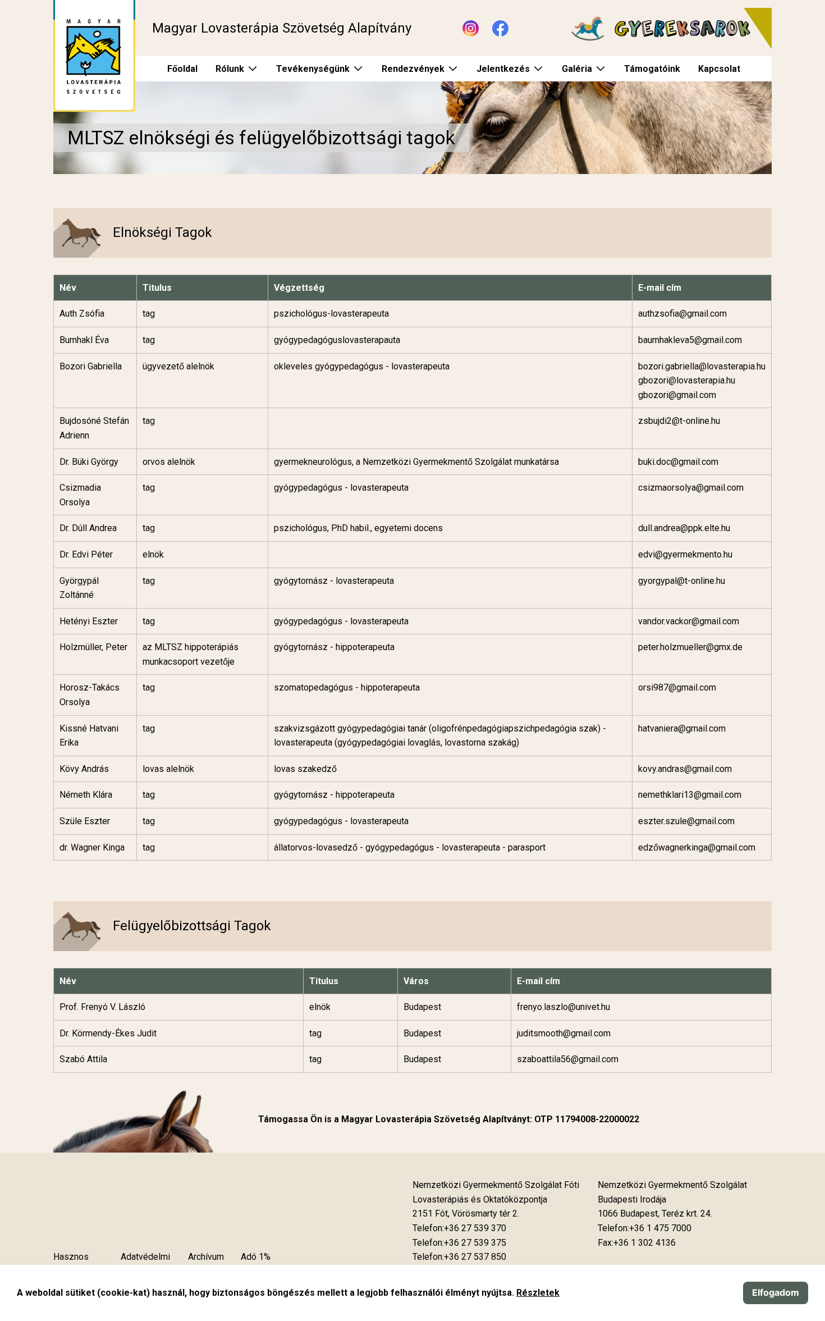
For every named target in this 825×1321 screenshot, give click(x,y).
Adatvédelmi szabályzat (145, 1264)
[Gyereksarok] (666, 28)
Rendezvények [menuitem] (413, 68)
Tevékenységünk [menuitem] (313, 68)
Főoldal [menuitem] (182, 68)
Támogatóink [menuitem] (652, 68)
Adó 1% (256, 1256)
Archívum (206, 1256)
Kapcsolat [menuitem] (719, 68)
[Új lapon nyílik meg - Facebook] (500, 28)
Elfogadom (775, 1292)
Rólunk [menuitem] (230, 68)
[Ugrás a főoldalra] (94, 56)
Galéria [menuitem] (577, 68)
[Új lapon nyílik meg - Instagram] (470, 28)
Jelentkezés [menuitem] (503, 68)
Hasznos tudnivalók (73, 1264)
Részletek (538, 1292)
